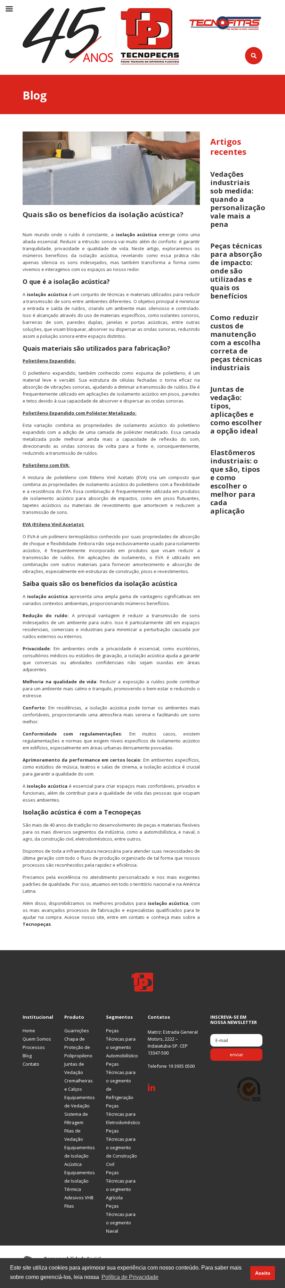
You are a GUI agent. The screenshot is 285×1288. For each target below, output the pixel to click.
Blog (27, 1055)
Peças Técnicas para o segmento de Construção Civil (121, 1147)
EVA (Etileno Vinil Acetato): (53, 524)
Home (29, 1030)
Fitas (69, 1206)
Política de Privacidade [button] (129, 1277)
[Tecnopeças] (101, 35)
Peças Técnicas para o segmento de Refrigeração (121, 1080)
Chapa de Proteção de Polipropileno (78, 1047)
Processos (34, 1047)
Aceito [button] (262, 1273)
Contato (31, 1064)
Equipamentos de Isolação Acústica (79, 1155)
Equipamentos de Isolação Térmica (79, 1180)
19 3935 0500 (181, 1066)
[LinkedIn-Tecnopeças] (156, 1089)
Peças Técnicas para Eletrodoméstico (123, 1114)
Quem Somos (37, 1039)
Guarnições (76, 1030)
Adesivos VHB (78, 1197)
